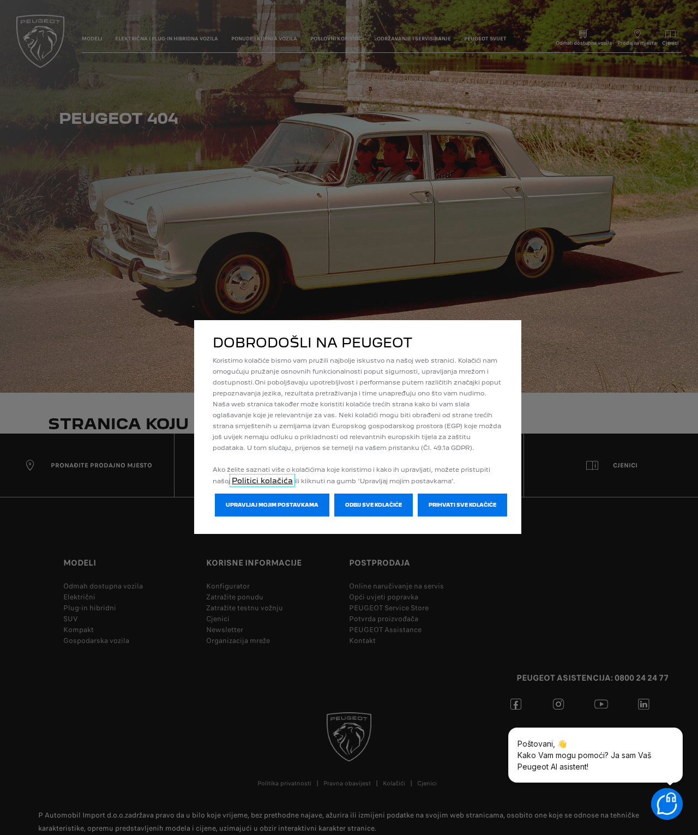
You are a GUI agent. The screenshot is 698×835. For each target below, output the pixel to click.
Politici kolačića (262, 480)
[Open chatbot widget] (667, 804)
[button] (272, 505)
